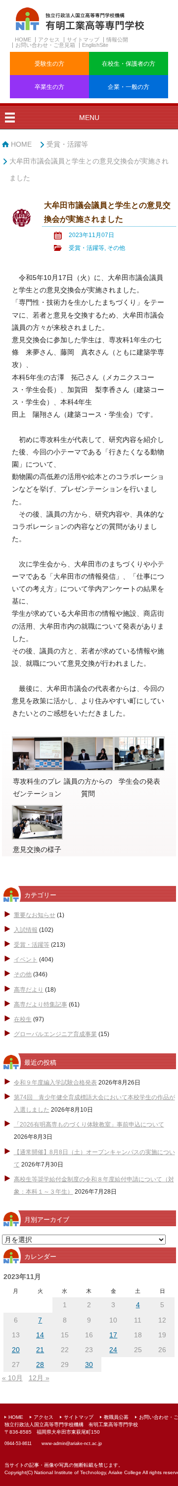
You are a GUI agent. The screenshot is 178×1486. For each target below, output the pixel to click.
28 (40, 1364)
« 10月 (12, 1378)
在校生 (23, 1019)
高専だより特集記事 (40, 1004)
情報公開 (117, 39)
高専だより (29, 989)
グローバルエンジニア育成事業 (55, 1034)
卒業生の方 (49, 86)
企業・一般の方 (128, 86)
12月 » (39, 1378)
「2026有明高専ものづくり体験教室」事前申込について (89, 1124)
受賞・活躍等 (67, 144)
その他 (116, 247)
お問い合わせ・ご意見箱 (45, 45)
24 (113, 1350)
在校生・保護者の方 (128, 63)
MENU (89, 117)
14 (40, 1335)
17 (113, 1335)
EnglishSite (95, 45)
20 (16, 1350)
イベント (26, 959)
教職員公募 (116, 1417)
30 (89, 1364)
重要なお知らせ (34, 915)
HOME (23, 39)
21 (40, 1350)
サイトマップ (83, 39)
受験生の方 (49, 63)
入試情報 (26, 929)
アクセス (49, 39)
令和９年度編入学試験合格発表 (55, 1082)
